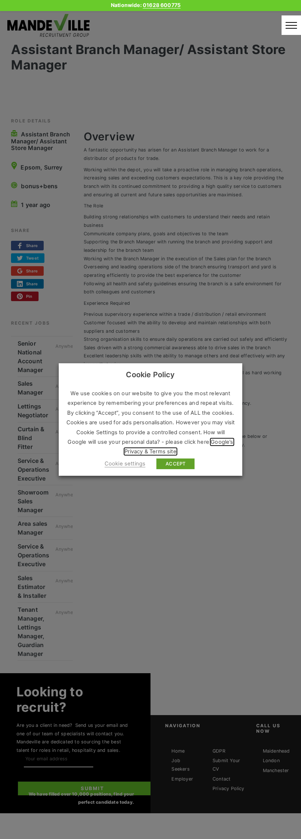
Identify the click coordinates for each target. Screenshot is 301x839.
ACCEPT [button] (175, 464)
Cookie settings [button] (125, 463)
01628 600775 (162, 5)
